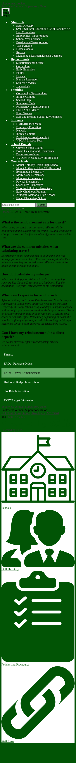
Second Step (23, 100)
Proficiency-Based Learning (32, 106)
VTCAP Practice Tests (29, 140)
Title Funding (24, 45)
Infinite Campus (25, 96)
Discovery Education (28, 127)
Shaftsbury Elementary (29, 184)
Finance (20, 76)
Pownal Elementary (27, 181)
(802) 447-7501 (16, 416)
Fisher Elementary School (31, 198)
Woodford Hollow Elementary (34, 188)
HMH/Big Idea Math (28, 123)
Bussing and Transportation (32, 42)
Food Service (24, 113)
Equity (20, 72)
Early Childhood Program (31, 191)
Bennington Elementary (30, 171)
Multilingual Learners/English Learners (39, 55)
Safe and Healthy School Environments (39, 116)
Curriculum (23, 66)
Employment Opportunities (32, 35)
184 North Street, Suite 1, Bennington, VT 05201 (30, 413)
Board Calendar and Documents (35, 151)
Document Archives (27, 154)
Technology (23, 86)
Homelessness (24, 48)
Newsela (21, 130)
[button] (17, 22)
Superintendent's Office (30, 62)
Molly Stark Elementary (30, 174)
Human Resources (27, 79)
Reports (20, 52)
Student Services (26, 82)
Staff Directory (25, 25)
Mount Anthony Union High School (37, 164)
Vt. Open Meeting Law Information (37, 157)
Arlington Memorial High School (35, 194)
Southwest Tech (25, 103)
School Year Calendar (29, 39)
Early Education (25, 69)
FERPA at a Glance (27, 110)
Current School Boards (29, 147)
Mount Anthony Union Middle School (38, 168)
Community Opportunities (31, 93)
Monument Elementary (29, 178)
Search (41, 204)
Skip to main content (13, 3)
